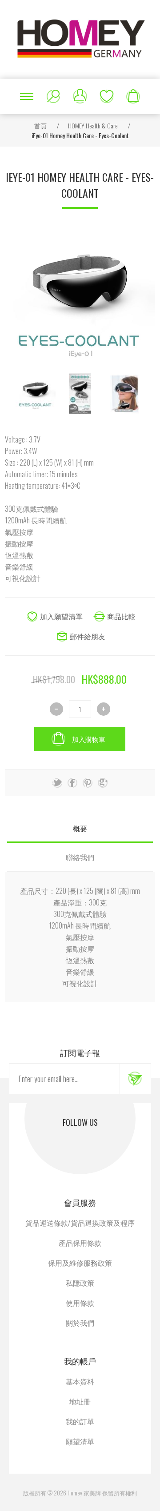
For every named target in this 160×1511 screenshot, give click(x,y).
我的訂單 (80, 1421)
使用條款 (80, 1302)
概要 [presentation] (80, 828)
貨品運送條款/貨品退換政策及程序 (80, 1222)
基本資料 (80, 1381)
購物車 (133, 96)
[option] (35, 393)
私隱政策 (80, 1282)
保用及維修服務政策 (80, 1262)
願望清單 (107, 96)
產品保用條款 (80, 1242)
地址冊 (80, 1401)
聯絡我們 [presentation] (80, 857)
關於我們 (80, 1322)
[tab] (80, 828)
